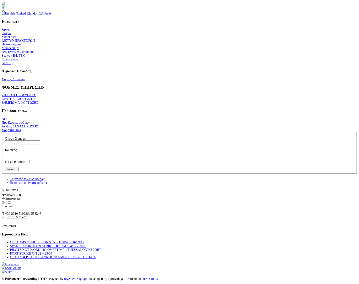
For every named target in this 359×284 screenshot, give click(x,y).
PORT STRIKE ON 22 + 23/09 (31, 253)
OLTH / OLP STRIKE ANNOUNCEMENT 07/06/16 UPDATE (53, 257)
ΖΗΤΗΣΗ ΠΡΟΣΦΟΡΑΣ (19, 95)
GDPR (6, 63)
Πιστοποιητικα (11, 44)
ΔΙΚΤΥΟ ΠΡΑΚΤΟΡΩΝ (18, 40)
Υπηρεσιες (9, 37)
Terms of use (150, 278)
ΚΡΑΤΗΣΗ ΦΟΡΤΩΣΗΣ (18, 99)
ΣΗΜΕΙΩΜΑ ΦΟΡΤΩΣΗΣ (20, 102)
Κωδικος (11, 150)
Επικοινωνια (10, 59)
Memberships (10, 48)
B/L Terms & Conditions (18, 52)
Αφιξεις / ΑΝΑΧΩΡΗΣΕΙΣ (20, 126)
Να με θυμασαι (15, 161)
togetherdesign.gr (75, 278)
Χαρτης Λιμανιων (13, 79)
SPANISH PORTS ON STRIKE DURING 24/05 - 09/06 (48, 246)
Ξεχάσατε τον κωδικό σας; (27, 179)
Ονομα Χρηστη (15, 138)
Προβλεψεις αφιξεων (16, 122)
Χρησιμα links (11, 130)
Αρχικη (6, 29)
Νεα (4, 119)
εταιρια (6, 33)
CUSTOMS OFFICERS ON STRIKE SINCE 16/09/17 (47, 242)
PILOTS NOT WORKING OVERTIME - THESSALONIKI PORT (55, 249)
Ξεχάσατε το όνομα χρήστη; (28, 182)
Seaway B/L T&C (14, 55)
